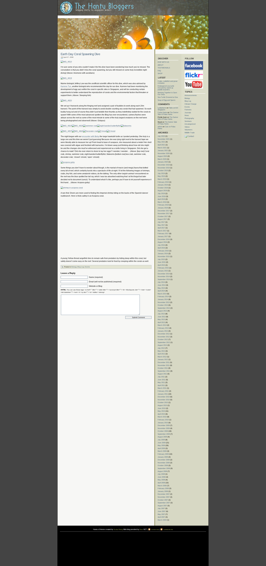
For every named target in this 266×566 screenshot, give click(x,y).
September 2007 (164, 503)
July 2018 (161, 193)
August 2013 (162, 311)
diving (63, 534)
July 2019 (161, 173)
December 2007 (164, 494)
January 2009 (163, 457)
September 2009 (164, 434)
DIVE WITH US (163, 62)
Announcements (191, 95)
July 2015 (161, 259)
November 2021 (164, 139)
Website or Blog (95, 286)
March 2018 (162, 202)
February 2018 (163, 205)
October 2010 (163, 402)
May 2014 (161, 288)
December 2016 (164, 239)
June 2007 (161, 511)
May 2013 (161, 319)
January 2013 (163, 331)
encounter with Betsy (90, 136)
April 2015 (161, 265)
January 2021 (163, 150)
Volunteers (188, 130)
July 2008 (161, 474)
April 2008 (161, 483)
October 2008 (163, 465)
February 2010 (163, 420)
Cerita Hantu (162, 112)
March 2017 (162, 231)
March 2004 (162, 520)
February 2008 (163, 488)
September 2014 (164, 279)
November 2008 (164, 463)
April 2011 (161, 385)
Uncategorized (190, 124)
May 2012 (161, 351)
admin (160, 127)
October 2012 (163, 339)
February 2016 (163, 251)
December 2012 (164, 334)
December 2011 (163, 362)
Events (87, 267)
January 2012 (163, 359)
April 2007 (161, 517)
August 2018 (162, 190)
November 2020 (164, 153)
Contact (190, 136)
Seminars (188, 121)
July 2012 (161, 348)
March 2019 (162, 179)
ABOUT (160, 65)
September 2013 (164, 308)
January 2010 (163, 423)
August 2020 (162, 156)
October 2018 (163, 188)
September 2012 (164, 342)
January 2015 (163, 271)
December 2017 (164, 211)
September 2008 (164, 468)
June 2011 (161, 380)
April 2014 (161, 291)
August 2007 (162, 506)
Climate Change (190, 104)
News (187, 115)
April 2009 (161, 448)
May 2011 (161, 382)
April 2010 (161, 414)
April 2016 (161, 248)
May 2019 (161, 176)
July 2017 (161, 222)
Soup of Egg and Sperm (166, 100)
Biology (74, 267)
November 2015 (164, 256)
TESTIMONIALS (164, 68)
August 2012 (162, 345)
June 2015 (161, 262)
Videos (187, 127)
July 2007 (161, 508)
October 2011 (163, 368)
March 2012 (162, 357)
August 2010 (162, 405)
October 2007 (163, 500)
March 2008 (162, 486)
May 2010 (161, 411)
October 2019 (163, 170)
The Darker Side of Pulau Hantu (168, 113)
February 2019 (163, 182)
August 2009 (162, 437)
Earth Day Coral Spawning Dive (80, 54)
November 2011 (163, 365)
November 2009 (164, 428)
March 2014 (162, 294)
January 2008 (163, 491)
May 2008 (161, 480)
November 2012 (164, 337)
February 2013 (163, 328)
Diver (141, 529)
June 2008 (161, 477)
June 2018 (161, 196)
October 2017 (163, 216)
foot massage (90, 534)
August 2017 (162, 219)
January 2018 (163, 208)
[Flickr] (194, 72)
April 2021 (161, 145)
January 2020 (163, 162)
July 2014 (161, 282)
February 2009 (163, 454)
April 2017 (161, 228)
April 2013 (161, 322)
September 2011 (164, 371)
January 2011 (163, 394)
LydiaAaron (162, 108)
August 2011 (162, 374)
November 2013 (164, 302)
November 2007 (164, 497)
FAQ (159, 71)
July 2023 (161, 136)
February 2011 (163, 391)
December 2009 (164, 425)
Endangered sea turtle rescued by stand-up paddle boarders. (166, 88)
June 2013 (161, 317)
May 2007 (161, 514)
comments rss (168, 529)
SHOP (160, 73)
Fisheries (188, 110)
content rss (155, 529)
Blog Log (80, 267)
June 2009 (161, 443)
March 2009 (162, 451)
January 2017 (163, 236)
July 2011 (161, 377)
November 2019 (164, 168)
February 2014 (163, 296)
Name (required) (96, 277)
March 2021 (162, 148)
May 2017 (161, 225)
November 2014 (164, 276)
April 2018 (161, 199)
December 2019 (164, 165)
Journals (188, 113)
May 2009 (161, 445)
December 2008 (164, 460)
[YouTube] (194, 81)
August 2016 (162, 242)
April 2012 (161, 354)
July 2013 (161, 314)
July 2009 (161, 440)
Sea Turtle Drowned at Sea (168, 97)
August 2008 (162, 471)
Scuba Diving (118, 529)
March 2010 (162, 417)
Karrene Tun (66, 86)
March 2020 (162, 159)
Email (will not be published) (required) (105, 282)
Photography (189, 118)
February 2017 (163, 233)
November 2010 (164, 400)
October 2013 (163, 305)
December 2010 (164, 397)
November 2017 (164, 213)
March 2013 (162, 325)
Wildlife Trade (190, 133)
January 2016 (163, 253)
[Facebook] (194, 62)
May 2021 (161, 142)
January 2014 (163, 299)
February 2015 (163, 268)
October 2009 (163, 431)
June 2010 (161, 408)
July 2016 (161, 245)
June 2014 (161, 285)
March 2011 (162, 388)
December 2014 (164, 274)
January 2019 (163, 185)
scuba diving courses (81, 532)
